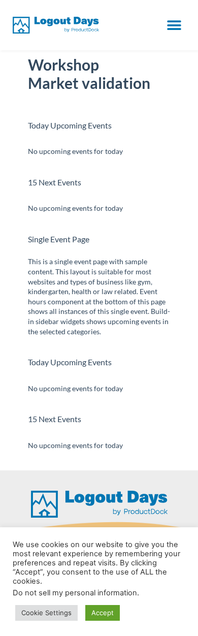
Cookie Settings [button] (46, 613)
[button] (173, 25)
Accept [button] (102, 613)
